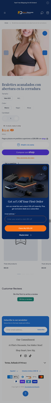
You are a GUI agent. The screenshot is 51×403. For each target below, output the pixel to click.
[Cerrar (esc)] (44, 168)
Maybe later (24, 235)
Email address (9, 214)
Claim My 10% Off (25, 228)
